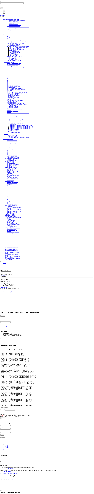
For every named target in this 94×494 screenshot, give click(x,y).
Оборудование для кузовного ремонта (12, 148)
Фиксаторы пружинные (11, 102)
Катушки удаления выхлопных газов (14, 29)
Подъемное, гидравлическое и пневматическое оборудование (10, 216)
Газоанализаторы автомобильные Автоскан (15, 123)
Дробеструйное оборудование (14, 44)
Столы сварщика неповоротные (15, 39)
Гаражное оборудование (9, 227)
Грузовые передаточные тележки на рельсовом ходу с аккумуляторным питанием (11, 250)
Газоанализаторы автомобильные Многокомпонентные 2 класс (21, 128)
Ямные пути (11, 23)
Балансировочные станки (11, 169)
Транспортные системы (13, 54)
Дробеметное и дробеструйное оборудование (15, 43)
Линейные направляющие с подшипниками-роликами (19, 137)
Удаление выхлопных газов (12, 239)
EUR (4, 11)
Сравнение (2, 15)
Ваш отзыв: (2, 414)
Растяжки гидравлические (12, 155)
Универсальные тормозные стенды (13, 132)
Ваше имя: (2, 409)
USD (4, 13)
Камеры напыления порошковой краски (16, 48)
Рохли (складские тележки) (12, 226)
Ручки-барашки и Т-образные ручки (13, 97)
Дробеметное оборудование (14, 45)
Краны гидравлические (11, 220)
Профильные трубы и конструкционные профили (16, 89)
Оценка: (1, 416)
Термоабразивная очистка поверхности (14, 56)
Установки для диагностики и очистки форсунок (12, 213)
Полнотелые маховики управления (13, 82)
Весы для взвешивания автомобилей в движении (18, 119)
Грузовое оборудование (9, 181)
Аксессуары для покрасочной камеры (16, 37)
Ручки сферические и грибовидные (13, 95)
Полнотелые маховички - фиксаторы (14, 83)
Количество (2, 320)
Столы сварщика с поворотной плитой (16, 40)
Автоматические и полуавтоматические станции (12, 160)
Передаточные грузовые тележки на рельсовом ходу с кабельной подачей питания (11, 247)
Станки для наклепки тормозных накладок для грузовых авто (13, 197)
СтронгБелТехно (11, 479)
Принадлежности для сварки (12, 85)
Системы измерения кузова (12, 156)
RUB (4, 12)
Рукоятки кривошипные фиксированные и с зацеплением (17, 92)
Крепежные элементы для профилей (14, 74)
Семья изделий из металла (12, 98)
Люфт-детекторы (10, 131)
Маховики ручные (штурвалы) (12, 76)
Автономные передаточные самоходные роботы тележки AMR (12, 259)
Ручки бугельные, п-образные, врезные (14, 93)
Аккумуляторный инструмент (12, 204)
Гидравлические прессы (11, 222)
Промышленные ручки (11, 87)
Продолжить (3, 417)
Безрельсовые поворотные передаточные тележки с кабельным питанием (12, 243)
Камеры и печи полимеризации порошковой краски (19, 47)
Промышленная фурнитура (8, 291)
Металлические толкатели (12, 77)
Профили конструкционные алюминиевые (15, 88)
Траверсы (8, 218)
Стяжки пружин (10, 238)
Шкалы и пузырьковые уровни (12, 111)
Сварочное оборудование (11, 154)
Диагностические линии (9, 161)
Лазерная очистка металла (12, 59)
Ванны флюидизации (13, 55)
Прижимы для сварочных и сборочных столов (15, 84)
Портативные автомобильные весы (15, 122)
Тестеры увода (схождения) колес (13, 164)
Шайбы (8, 108)
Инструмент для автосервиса (10, 198)
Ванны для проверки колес (12, 177)
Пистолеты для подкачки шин (12, 178)
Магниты (8, 75)
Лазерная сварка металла (11, 58)
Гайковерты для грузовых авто (12, 171)
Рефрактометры (10, 206)
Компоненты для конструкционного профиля (15, 72)
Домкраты (9, 219)
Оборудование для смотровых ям (13, 21)
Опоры (8, 79)
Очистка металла (10, 152)
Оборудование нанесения (14, 51)
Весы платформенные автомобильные (16, 120)
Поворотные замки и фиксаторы (13, 81)
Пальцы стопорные (12, 105)
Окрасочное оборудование (12, 149)
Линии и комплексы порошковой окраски (17, 49)
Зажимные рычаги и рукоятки (12, 65)
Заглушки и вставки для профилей (13, 64)
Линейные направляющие (12, 136)
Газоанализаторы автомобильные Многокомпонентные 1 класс (21, 127)
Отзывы (4, 458)
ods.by (4, 448)
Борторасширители (10, 172)
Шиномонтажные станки (11, 168)
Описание (4, 325)
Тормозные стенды (10, 162)
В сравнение (5, 323)
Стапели (8, 153)
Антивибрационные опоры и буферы (14, 63)
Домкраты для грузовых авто (12, 185)
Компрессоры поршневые (12, 140)
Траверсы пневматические (14, 22)
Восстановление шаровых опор (13, 232)
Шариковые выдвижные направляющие (14, 109)
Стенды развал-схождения (10, 214)
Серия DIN (9, 99)
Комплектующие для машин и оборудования (15, 70)
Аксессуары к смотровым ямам (15, 25)
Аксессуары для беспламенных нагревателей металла (19, 27)
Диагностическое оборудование (13, 129)
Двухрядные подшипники (12, 135)
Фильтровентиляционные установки (14, 60)
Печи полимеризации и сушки (15, 52)
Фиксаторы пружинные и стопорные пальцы (15, 103)
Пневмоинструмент (10, 202)
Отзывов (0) (5, 326)
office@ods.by (5, 449)
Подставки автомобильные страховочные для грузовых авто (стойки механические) (13, 190)
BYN (4, 10)
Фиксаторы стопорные (13, 107)
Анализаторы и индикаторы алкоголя (14, 117)
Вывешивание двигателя (11, 233)
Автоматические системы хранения (13, 35)
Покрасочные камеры (11, 36)
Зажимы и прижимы (11, 66)
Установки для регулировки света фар (14, 211)
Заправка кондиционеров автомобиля (12, 158)
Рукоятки (8, 91)
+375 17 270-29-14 (3, 471)
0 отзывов (2, 314)
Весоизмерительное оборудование (13, 118)
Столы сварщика (10, 38)
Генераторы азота (10, 174)
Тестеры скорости (10, 166)
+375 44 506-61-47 (6, 445)
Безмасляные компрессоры (12, 141)
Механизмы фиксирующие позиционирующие (18, 104)
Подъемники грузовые (11, 191)
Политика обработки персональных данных (8, 473)
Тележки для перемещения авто (13, 157)
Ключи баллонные (10, 180)
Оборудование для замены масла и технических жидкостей (13, 229)
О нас (4, 457)
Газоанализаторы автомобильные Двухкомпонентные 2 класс (20, 125)
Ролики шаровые (10, 90)
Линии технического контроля (12, 130)
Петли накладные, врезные (12, 80)
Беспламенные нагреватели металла (13, 26)
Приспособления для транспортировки (14, 86)
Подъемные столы (10, 221)
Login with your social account (6, 274)
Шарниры (9, 110)
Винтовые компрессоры (11, 142)
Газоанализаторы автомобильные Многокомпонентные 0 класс (21, 126)
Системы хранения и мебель (12, 203)
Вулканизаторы (10, 170)
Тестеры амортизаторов (11, 163)
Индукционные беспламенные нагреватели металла (12, 200)
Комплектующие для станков (12, 71)
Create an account (3, 287)
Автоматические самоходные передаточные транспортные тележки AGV (13, 257)
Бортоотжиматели (10, 179)
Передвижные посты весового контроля (16, 121)
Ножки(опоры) (10, 78)
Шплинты (9, 112)
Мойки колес (9, 173)
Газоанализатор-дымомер (14, 124)
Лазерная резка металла (11, 57)
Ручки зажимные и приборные (12, 94)
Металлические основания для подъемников (15, 32)
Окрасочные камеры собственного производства (16, 20)
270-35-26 (9, 471)
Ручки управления (10, 96)
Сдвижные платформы (13, 24)
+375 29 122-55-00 (6, 447)
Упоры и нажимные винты (12, 101)
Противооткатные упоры (11, 28)
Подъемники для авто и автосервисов (14, 217)
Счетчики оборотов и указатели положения (15, 100)
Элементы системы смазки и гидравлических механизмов (18, 113)
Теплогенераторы (12, 53)
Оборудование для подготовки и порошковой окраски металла (18, 46)
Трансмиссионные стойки (12, 223)
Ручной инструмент (10, 201)
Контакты (4, 459)
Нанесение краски (12, 50)
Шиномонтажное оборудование (11, 167)
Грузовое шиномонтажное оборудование (12, 184)
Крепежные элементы (11, 73)
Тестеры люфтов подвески (12, 165)
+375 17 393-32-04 (6, 446)
